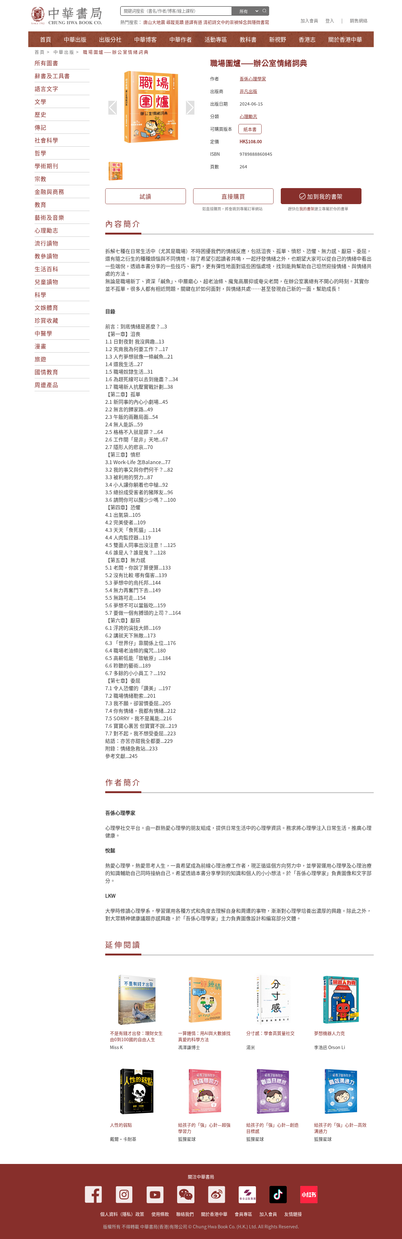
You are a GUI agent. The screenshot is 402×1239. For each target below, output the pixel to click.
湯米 (250, 1047)
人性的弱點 (121, 1125)
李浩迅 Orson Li (329, 1047)
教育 (40, 204)
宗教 (40, 179)
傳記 (40, 127)
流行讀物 (46, 243)
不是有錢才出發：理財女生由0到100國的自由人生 (136, 1036)
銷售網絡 (358, 20)
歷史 (40, 114)
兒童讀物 (46, 282)
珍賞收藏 (46, 320)
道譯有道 (193, 22)
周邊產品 (46, 385)
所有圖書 (46, 63)
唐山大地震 (154, 22)
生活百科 (46, 269)
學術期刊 (46, 166)
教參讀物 (46, 256)
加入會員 (309, 20)
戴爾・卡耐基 (123, 1139)
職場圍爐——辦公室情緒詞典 (116, 52)
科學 (40, 294)
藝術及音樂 (49, 217)
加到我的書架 (324, 196)
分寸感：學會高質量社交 (270, 1033)
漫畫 (40, 346)
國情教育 (46, 372)
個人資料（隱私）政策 (122, 1214)
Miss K (116, 1047)
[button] (190, 108)
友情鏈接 (293, 1214)
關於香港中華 (214, 1214)
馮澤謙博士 (189, 1047)
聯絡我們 (185, 1214)
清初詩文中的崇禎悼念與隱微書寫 (236, 22)
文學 (40, 101)
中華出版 (63, 52)
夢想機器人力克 (329, 1033)
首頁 (40, 52)
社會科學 (46, 140)
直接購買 (233, 196)
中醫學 (43, 333)
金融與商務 (49, 191)
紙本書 (250, 129)
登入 (329, 20)
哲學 (40, 153)
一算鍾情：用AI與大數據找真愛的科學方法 (204, 1036)
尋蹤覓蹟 (175, 22)
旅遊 (40, 359)
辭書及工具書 (52, 76)
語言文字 (46, 88)
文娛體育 (46, 307)
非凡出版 (248, 91)
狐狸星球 (187, 1139)
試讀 (145, 196)
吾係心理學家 (253, 78)
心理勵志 (46, 230)
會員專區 (243, 1214)
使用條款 (160, 1214)
